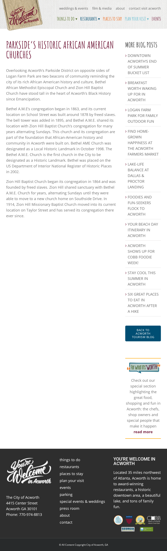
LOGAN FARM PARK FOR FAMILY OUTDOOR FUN (143, 115)
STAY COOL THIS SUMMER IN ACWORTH (142, 278)
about (120, 8)
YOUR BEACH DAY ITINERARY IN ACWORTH (143, 230)
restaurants (69, 466)
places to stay (71, 473)
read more (143, 431)
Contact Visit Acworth (145, 8)
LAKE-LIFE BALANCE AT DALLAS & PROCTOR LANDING (138, 175)
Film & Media (102, 8)
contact (66, 522)
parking (66, 494)
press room (69, 508)
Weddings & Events (73, 8)
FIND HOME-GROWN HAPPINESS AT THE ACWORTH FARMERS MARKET (143, 143)
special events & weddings (82, 501)
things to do (70, 459)
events (65, 487)
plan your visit (72, 480)
